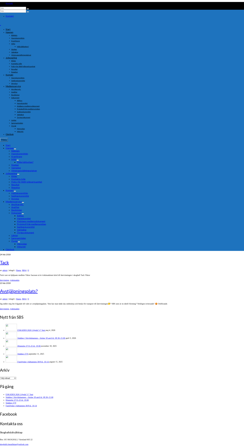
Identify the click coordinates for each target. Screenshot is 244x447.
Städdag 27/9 (23, 354)
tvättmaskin (14, 280)
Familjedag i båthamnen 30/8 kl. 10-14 (33, 362)
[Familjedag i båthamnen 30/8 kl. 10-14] (12, 362)
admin (4, 270)
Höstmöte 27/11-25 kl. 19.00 (29, 346)
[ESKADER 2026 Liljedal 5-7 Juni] (12, 330)
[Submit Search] (28, 8)
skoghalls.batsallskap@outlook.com (14, 444)
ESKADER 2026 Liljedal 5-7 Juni (32, 330)
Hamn (18, 270)
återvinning (4, 280)
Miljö (24, 270)
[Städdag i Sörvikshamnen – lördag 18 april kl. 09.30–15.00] (12, 338)
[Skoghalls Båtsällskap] (122, 23)
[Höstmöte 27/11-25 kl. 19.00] (12, 346)
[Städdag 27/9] (12, 354)
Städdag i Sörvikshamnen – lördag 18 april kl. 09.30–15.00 (42, 338)
